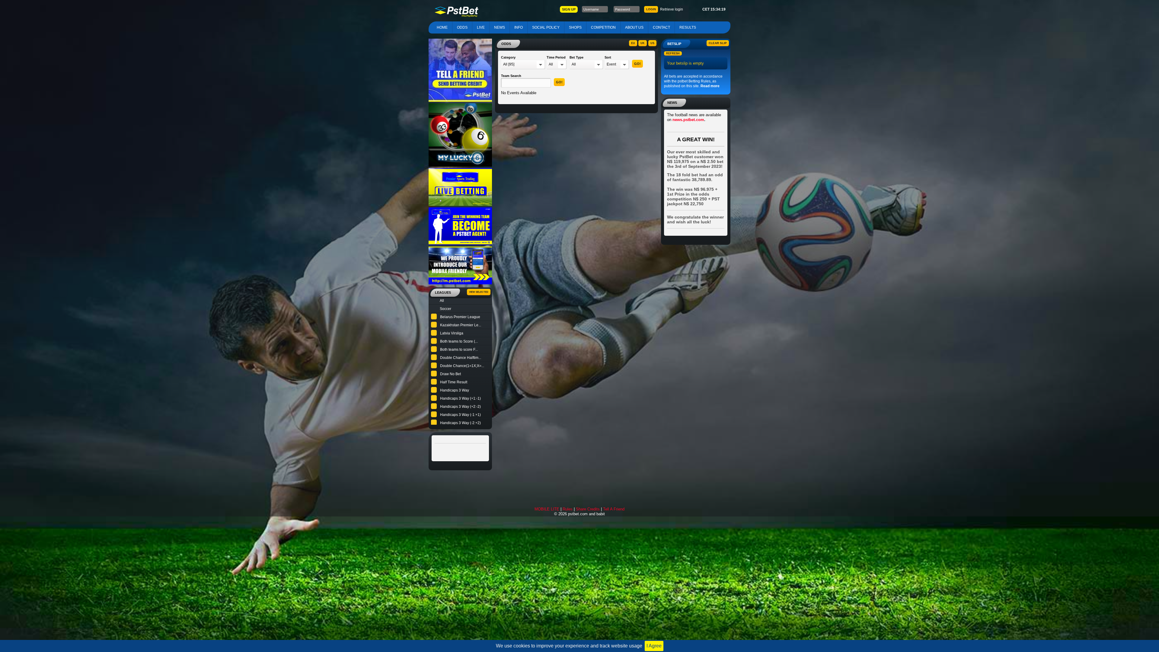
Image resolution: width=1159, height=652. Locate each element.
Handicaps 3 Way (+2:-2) (460, 406)
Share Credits (588, 509)
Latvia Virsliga (451, 333)
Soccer (445, 309)
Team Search (511, 76)
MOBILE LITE (547, 509)
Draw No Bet (450, 374)
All (442, 301)
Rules (568, 509)
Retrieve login (671, 9)
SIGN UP (569, 9)
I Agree (654, 645)
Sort (608, 57)
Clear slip (718, 43)
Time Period (556, 57)
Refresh (673, 53)
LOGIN (651, 9)
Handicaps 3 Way (454, 390)
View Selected (478, 292)
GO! (637, 64)
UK (642, 43)
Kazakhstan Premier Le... (460, 325)
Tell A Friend (613, 509)
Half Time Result (453, 382)
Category (508, 57)
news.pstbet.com (688, 119)
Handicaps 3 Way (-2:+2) (460, 423)
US (652, 43)
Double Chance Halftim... (460, 358)
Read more (710, 86)
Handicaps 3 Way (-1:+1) (460, 415)
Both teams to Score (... (459, 341)
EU (633, 43)
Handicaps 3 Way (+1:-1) (460, 398)
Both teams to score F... (459, 349)
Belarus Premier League (460, 317)
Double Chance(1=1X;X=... (462, 366)
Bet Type (576, 57)
